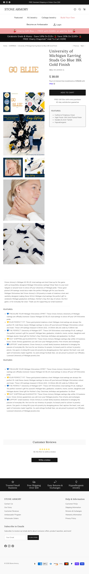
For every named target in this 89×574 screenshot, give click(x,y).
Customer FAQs (71, 504)
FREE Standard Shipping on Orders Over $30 (44, 2)
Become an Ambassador (37, 24)
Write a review (44, 460)
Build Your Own (68, 17)
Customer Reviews (11, 511)
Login (56, 24)
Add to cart (67, 92)
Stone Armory (14, 563)
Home (5, 46)
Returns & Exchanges (73, 511)
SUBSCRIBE (33, 537)
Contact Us (8, 504)
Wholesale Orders (11, 518)
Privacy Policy (70, 518)
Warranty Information (73, 515)
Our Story (8, 507)
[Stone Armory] (16, 9)
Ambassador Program (12, 515)
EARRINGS (12, 46)
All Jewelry (32, 17)
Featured (18, 17)
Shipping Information (73, 507)
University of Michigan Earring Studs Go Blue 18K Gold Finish (37, 46)
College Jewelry (49, 17)
